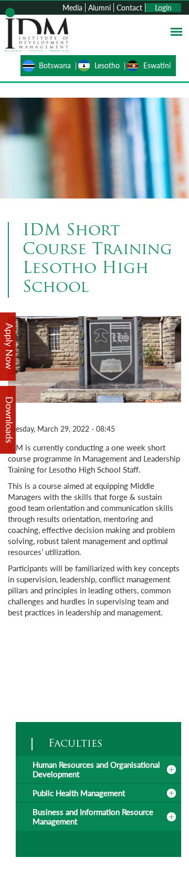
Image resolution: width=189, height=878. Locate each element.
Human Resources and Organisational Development (96, 769)
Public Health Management (79, 793)
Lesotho (107, 65)
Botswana (55, 65)
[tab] (98, 769)
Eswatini (157, 65)
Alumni (99, 7)
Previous (17, 366)
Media (72, 7)
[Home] (36, 28)
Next (172, 366)
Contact (129, 7)
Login (163, 7)
